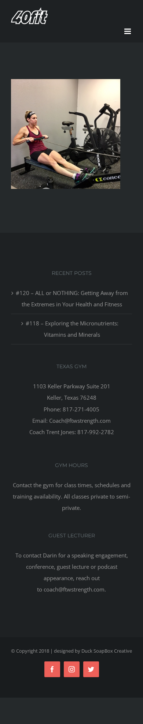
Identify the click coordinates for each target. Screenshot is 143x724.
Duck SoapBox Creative (106, 651)
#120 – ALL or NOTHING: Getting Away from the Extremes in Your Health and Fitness (72, 298)
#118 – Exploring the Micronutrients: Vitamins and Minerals (72, 329)
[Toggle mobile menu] (128, 31)
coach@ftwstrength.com (74, 589)
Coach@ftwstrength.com (80, 420)
